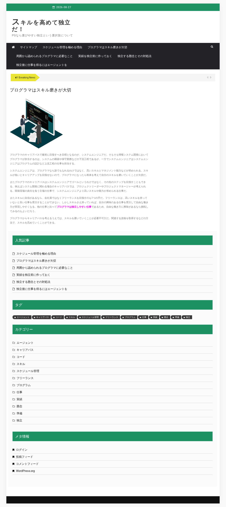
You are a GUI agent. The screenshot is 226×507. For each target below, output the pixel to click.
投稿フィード (24, 456)
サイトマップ (28, 47)
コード (59, 317)
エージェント (23, 317)
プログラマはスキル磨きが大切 (107, 47)
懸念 (166, 317)
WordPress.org (25, 471)
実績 (155, 317)
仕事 (144, 317)
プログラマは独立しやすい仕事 (74, 206)
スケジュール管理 (90, 317)
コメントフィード (27, 464)
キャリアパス (42, 317)
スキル (72, 317)
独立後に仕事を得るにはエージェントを (41, 65)
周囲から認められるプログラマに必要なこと (44, 56)
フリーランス (111, 317)
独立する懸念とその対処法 (134, 56)
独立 (188, 317)
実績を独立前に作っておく (95, 56)
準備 (177, 317)
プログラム (130, 317)
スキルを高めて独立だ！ (41, 25)
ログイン (21, 449)
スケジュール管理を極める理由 (62, 47)
